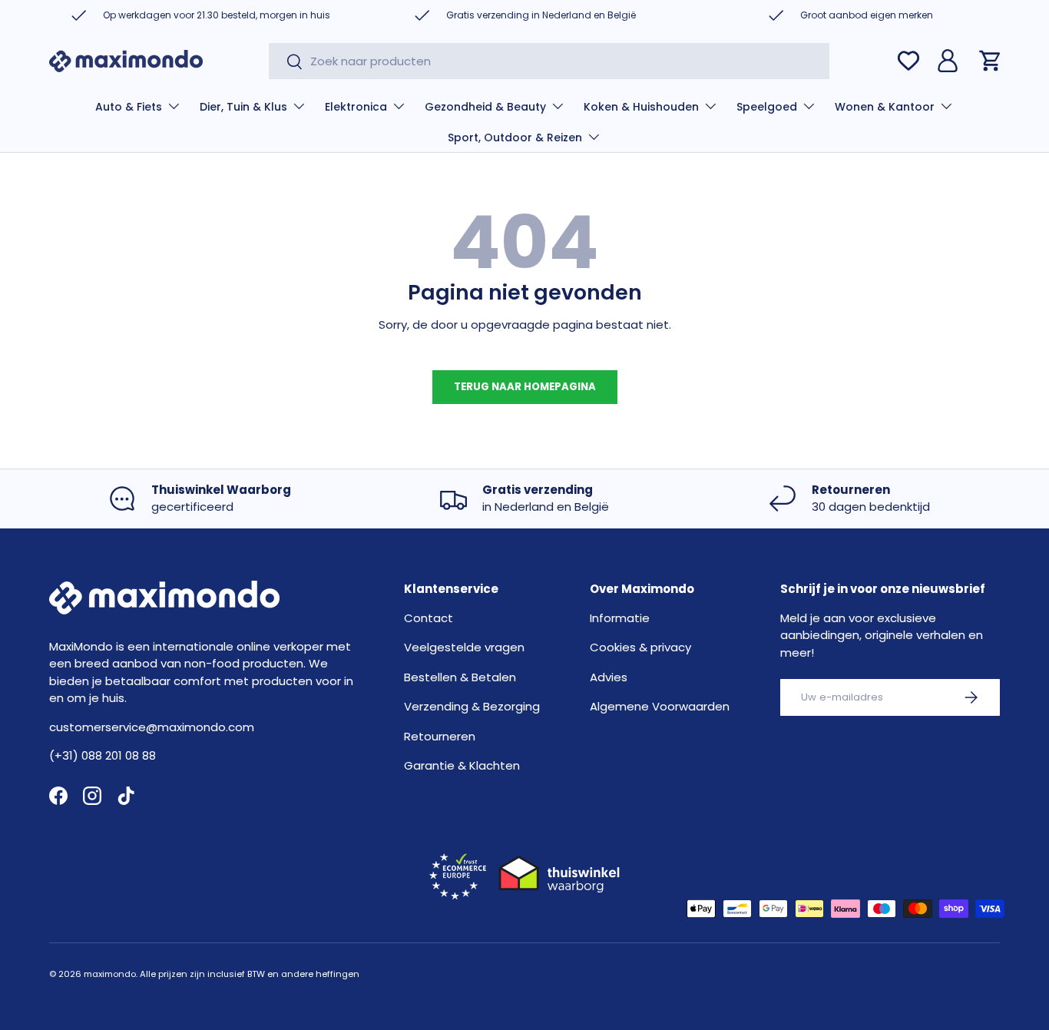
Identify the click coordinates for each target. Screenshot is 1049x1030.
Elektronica (356, 106)
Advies (608, 677)
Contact (428, 618)
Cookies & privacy (640, 647)
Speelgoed (766, 106)
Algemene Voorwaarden (660, 706)
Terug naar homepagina (525, 386)
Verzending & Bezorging (472, 706)
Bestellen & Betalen (460, 677)
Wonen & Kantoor (885, 106)
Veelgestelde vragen (464, 647)
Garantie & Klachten (462, 765)
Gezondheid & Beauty (485, 106)
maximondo (110, 974)
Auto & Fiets (128, 106)
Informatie (620, 618)
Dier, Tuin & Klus (243, 106)
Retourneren (439, 736)
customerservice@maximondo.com (151, 727)
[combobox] (549, 61)
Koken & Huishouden (641, 106)
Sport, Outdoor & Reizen (515, 137)
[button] (991, 61)
